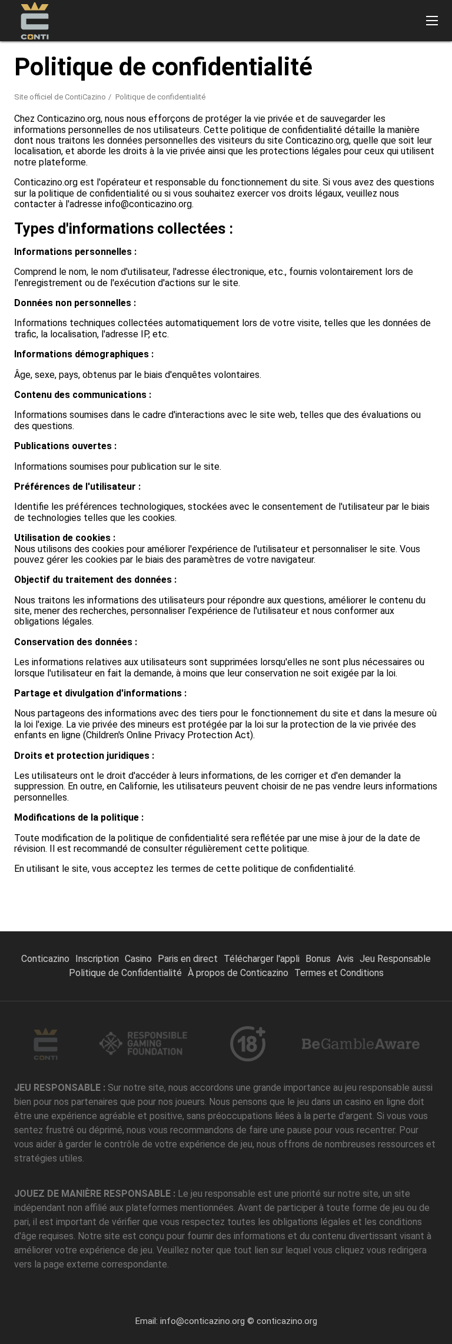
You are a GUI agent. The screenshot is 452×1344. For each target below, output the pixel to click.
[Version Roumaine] (288, 60)
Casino (138, 958)
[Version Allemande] (349, 60)
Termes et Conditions (339, 972)
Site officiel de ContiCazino (60, 96)
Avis (345, 958)
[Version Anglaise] (318, 60)
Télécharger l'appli (262, 958)
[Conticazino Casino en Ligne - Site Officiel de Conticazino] (34, 20)
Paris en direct (188, 958)
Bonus (318, 958)
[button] (432, 20)
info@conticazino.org (202, 1321)
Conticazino (45, 958)
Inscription (97, 958)
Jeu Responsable (395, 958)
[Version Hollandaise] (380, 60)
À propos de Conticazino (238, 972)
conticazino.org (287, 1321)
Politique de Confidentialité (125, 972)
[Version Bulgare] (410, 60)
